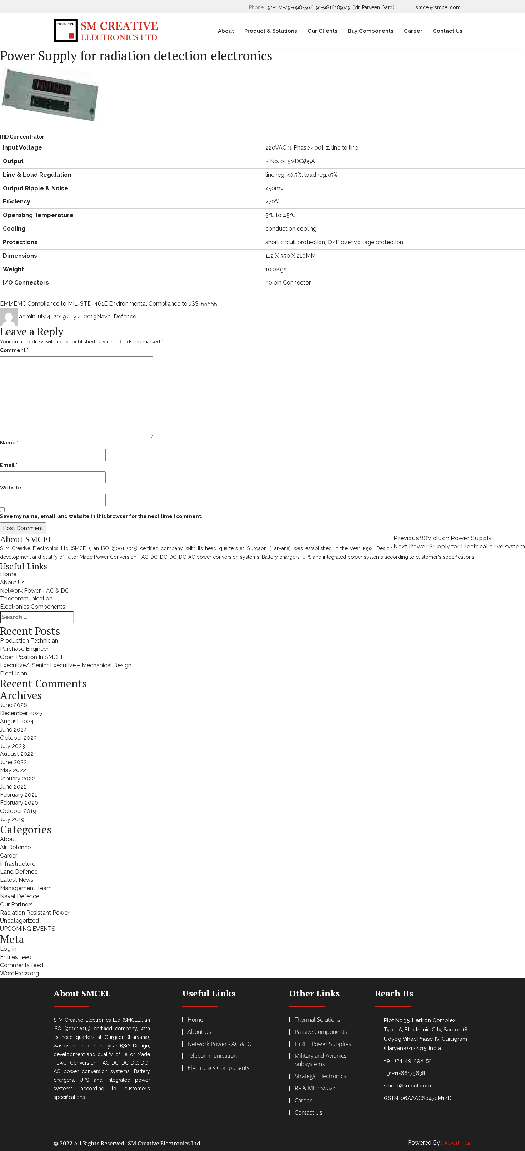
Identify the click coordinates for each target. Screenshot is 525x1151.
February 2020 (19, 802)
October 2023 (18, 737)
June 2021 (13, 786)
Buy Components (371, 31)
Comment (14, 350)
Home (8, 574)
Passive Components (321, 1032)
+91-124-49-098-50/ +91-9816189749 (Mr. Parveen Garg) (330, 7)
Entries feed (15, 957)
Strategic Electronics (320, 1076)
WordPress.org (19, 973)
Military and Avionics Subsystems (320, 1060)
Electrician (13, 673)
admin (27, 316)
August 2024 (17, 721)
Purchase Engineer (24, 648)
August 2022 (17, 753)
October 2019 (18, 811)
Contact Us (447, 31)
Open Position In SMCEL (32, 657)
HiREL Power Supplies (323, 1044)
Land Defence (19, 871)
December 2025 (21, 713)
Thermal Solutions (317, 1020)
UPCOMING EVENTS (27, 928)
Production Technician (29, 640)
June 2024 (13, 729)
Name (9, 443)
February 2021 (18, 794)
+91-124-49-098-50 (408, 1060)
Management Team (26, 888)
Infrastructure (17, 863)
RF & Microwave (315, 1088)
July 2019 (12, 819)
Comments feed (21, 965)
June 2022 (13, 762)
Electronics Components (32, 606)
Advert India (457, 1143)
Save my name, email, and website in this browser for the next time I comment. (101, 516)
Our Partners (16, 904)
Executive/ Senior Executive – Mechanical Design (65, 665)
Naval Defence (116, 316)
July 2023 (12, 746)
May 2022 (13, 770)
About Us (12, 582)
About (226, 31)
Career (413, 31)
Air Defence (15, 847)
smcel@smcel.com (438, 7)
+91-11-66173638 (404, 1073)
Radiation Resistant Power (34, 912)
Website (10, 488)
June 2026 (13, 705)
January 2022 (17, 778)
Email (9, 465)
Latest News (17, 879)
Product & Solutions (270, 31)
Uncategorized (19, 920)
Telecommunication (26, 598)
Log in (8, 948)
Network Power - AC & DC (34, 590)
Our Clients (323, 31)
